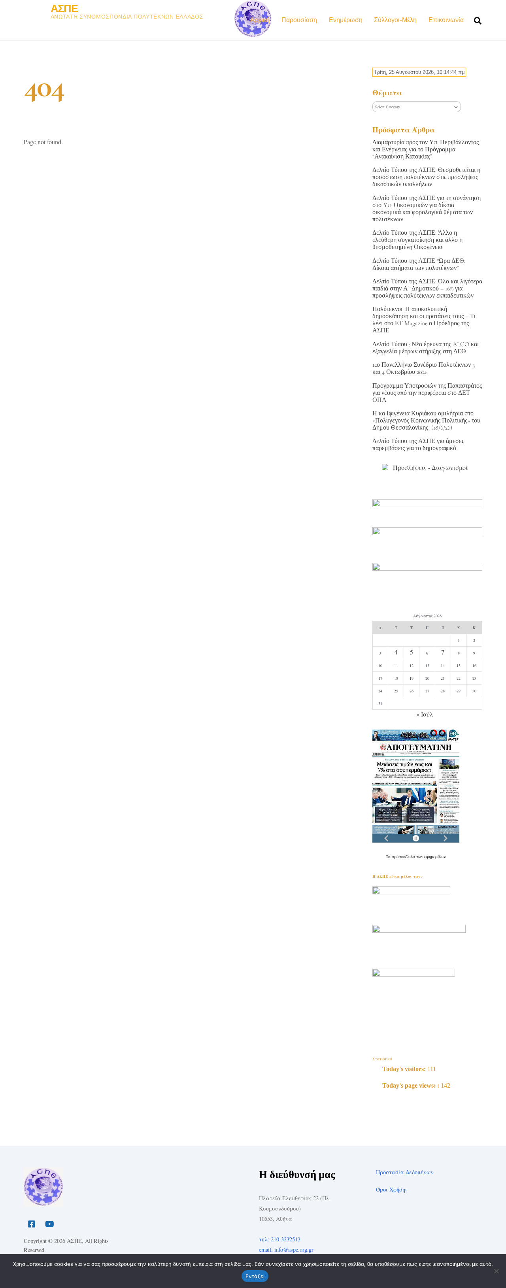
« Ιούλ (424, 714)
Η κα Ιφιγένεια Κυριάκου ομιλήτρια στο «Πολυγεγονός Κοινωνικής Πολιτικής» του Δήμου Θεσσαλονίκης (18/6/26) (426, 420)
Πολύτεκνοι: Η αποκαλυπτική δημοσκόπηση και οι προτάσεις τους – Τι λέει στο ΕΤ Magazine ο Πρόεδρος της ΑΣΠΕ (423, 319)
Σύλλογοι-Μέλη (395, 20)
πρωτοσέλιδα (404, 856)
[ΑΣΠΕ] (43, 1203)
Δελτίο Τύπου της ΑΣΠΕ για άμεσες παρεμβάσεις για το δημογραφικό (418, 445)
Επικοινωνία (446, 20)
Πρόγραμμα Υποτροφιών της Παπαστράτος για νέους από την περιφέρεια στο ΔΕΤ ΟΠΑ (427, 393)
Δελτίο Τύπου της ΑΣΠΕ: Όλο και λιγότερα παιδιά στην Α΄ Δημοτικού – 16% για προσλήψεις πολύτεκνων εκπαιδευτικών (427, 288)
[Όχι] (496, 1271)
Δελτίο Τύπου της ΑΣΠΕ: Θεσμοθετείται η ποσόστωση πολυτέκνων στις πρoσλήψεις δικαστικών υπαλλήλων (426, 177)
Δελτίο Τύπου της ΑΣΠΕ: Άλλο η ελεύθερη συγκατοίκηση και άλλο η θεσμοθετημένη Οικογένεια (417, 240)
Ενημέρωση (346, 20)
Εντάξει (255, 1276)
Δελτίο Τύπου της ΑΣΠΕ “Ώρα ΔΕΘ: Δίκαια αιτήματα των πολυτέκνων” (418, 264)
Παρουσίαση (299, 20)
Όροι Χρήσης (392, 1189)
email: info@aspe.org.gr (286, 1249)
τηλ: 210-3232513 (279, 1239)
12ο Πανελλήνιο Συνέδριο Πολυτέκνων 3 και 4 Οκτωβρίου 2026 (423, 368)
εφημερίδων (435, 856)
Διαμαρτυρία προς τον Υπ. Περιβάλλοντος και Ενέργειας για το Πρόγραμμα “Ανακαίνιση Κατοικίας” (425, 149)
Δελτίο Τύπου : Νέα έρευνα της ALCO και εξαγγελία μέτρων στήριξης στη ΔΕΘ (425, 348)
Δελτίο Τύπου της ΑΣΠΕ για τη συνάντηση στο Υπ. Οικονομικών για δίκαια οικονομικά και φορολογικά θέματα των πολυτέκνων (426, 208)
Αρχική (260, 20)
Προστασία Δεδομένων (405, 1172)
